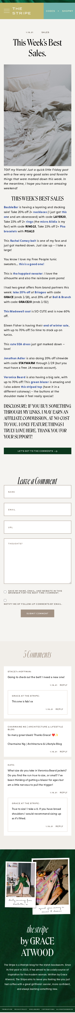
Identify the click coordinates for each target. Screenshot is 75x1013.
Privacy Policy (20, 1009)
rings (29, 221)
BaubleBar (11, 207)
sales (45, 32)
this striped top (31, 386)
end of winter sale (56, 325)
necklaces (40, 212)
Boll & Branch (61, 297)
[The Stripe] (21, 11)
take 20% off (21, 292)
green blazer (40, 382)
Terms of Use (7, 1009)
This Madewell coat (17, 311)
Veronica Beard (15, 377)
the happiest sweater (28, 273)
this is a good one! (31, 264)
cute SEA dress (20, 344)
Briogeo (40, 292)
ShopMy (67, 10)
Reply (64, 685)
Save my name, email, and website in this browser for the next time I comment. (35, 592)
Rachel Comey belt (23, 240)
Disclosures (34, 1009)
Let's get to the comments (35, 451)
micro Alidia (48, 221)
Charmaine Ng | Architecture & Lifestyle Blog (35, 743)
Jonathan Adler (15, 358)
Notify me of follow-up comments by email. (33, 604)
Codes (50, 10)
